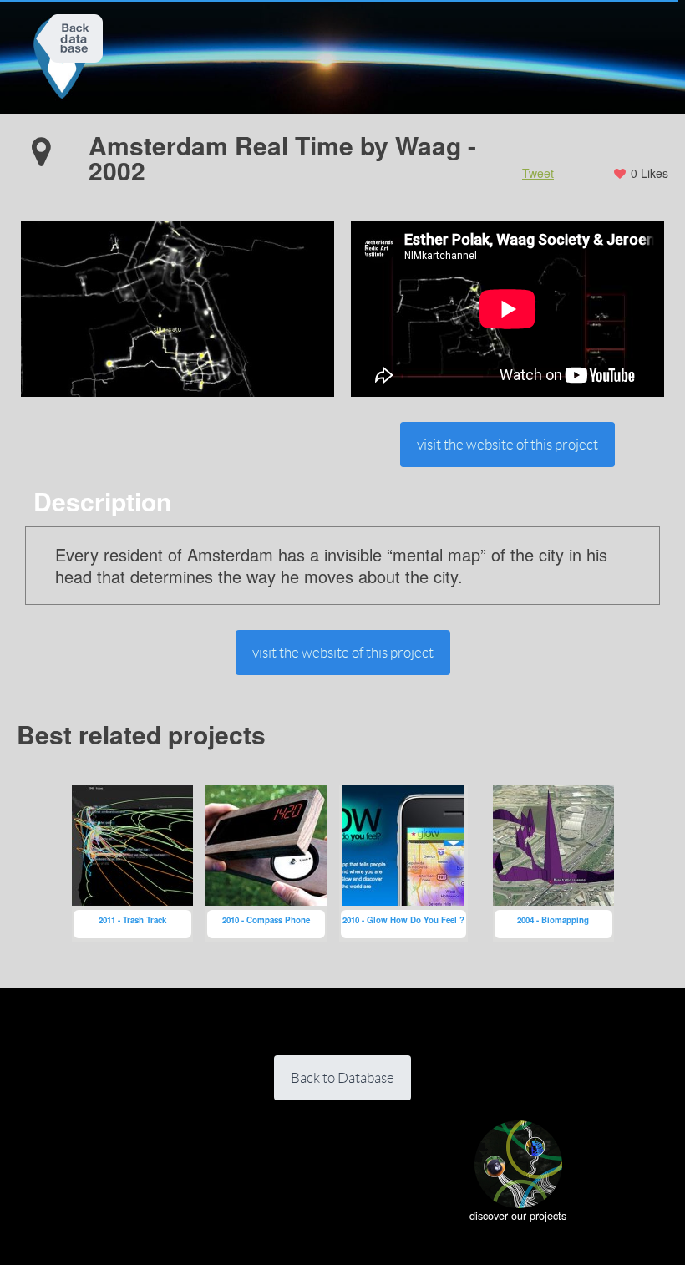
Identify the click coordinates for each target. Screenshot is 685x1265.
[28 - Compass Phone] (266, 863)
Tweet (538, 173)
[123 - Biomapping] (553, 863)
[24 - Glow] (403, 863)
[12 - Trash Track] (132, 863)
